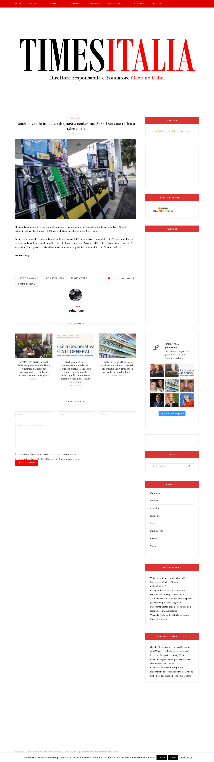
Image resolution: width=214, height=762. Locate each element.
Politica (34, 4)
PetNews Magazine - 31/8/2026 (167, 655)
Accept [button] (161, 757)
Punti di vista (115, 4)
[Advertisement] (72, 724)
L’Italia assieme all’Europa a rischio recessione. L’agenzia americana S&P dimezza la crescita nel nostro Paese (117, 367)
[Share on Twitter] (123, 278)
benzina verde (79, 278)
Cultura (137, 4)
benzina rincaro (55, 278)
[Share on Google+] (128, 278)
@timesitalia (170, 347)
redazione (76, 310)
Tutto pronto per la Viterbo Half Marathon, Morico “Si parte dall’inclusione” (167, 582)
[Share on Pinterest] (133, 278)
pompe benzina (26, 284)
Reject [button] (173, 757)
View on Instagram (174, 413)
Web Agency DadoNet (83, 751)
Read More (185, 757)
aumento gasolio (28, 278)
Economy (75, 4)
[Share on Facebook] (117, 278)
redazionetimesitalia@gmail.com (172, 131)
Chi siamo (155, 493)
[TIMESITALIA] (107, 57)
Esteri (93, 4)
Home (18, 4)
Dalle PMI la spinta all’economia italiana (170, 675)
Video (155, 4)
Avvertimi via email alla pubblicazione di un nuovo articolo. (49, 459)
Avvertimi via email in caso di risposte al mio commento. (48, 454)
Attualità (54, 4)
